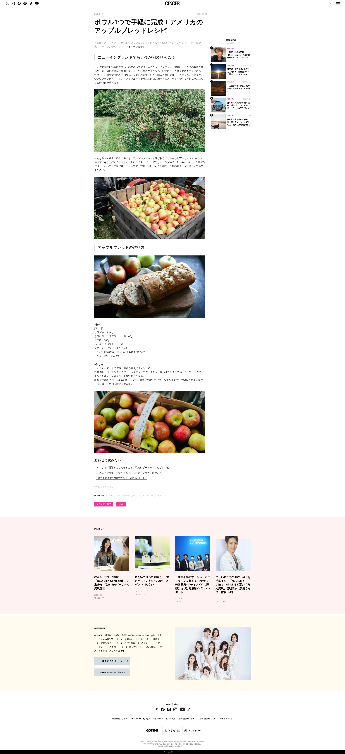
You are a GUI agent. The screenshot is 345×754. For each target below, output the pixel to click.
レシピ (121, 504)
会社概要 (116, 719)
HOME (97, 495)
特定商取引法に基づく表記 (164, 719)
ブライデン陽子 (134, 46)
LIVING (105, 495)
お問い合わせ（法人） (208, 719)
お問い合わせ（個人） (186, 719)
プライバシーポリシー (131, 719)
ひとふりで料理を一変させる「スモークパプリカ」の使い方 (129, 472)
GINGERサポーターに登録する (112, 672)
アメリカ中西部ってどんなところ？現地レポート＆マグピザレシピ (132, 467)
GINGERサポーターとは (112, 661)
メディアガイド (226, 719)
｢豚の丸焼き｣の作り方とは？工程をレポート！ (121, 478)
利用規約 (147, 719)
